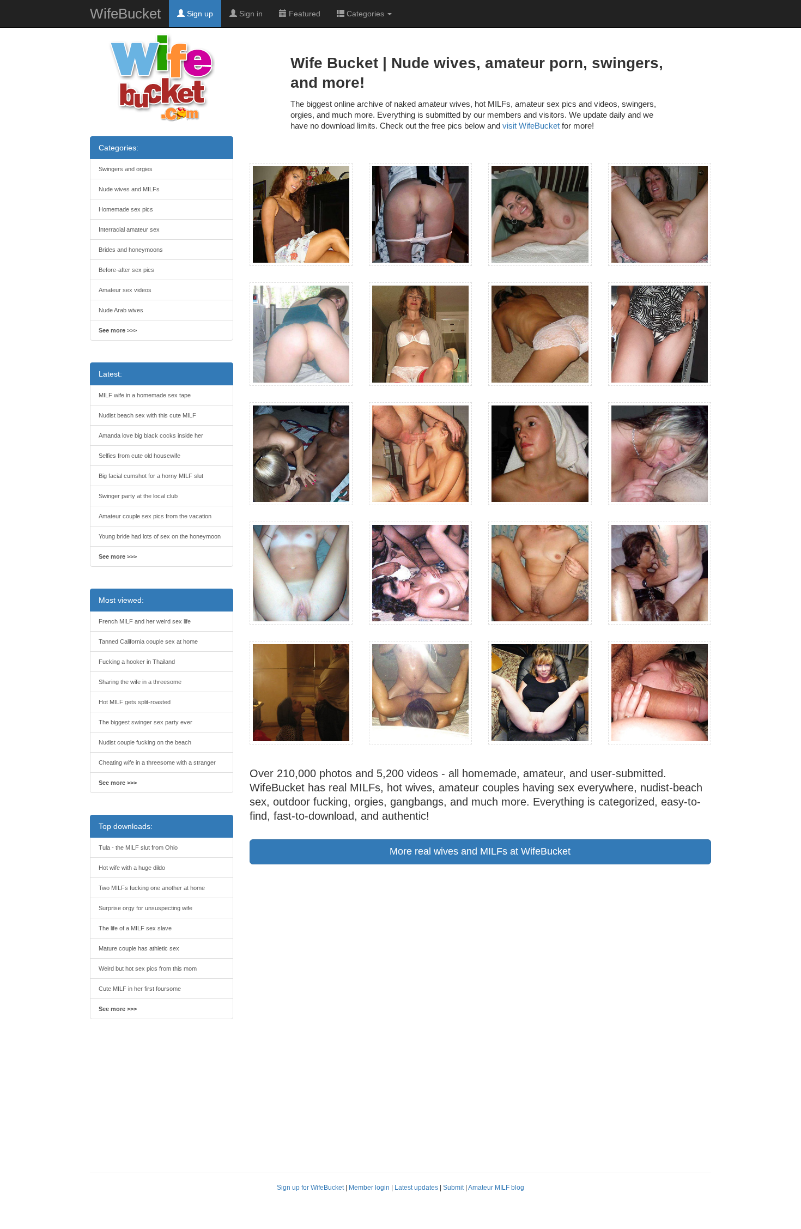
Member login (369, 1187)
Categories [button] (365, 13)
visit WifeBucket (531, 125)
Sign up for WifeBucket (310, 1187)
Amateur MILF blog (496, 1187)
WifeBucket (125, 13)
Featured (303, 13)
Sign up (199, 13)
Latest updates (416, 1187)
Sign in (250, 13)
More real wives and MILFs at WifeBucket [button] (480, 851)
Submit (453, 1187)
